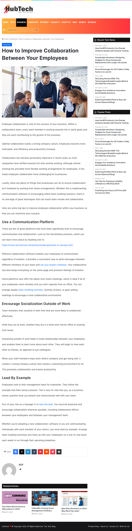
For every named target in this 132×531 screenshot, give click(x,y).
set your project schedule (53, 265)
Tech (12, 22)
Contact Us (113, 526)
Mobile (82, 22)
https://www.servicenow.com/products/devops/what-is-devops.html (37, 245)
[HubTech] (18, 9)
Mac (75, 22)
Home (5, 22)
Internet (44, 22)
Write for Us (124, 526)
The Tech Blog (49, 526)
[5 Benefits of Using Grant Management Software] (45, 498)
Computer (33, 22)
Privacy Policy (93, 526)
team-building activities (30, 290)
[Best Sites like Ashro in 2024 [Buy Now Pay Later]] (74, 498)
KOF (21, 464)
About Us (104, 526)
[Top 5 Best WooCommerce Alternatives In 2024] (15, 497)
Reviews (92, 22)
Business (21, 22)
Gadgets (55, 22)
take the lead (46, 404)
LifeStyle (66, 22)
